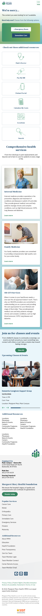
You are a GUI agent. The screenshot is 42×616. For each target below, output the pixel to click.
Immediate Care (7, 519)
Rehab (4, 508)
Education (5, 542)
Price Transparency (9, 550)
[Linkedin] (21, 573)
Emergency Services (9, 522)
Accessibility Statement (16, 585)
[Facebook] (16, 573)
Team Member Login (9, 557)
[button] (3, 407)
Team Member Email (9, 568)
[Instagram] (26, 573)
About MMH (6, 539)
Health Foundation (8, 546)
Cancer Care (6, 504)
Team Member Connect (10, 560)
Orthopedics (6, 511)
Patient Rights (18, 583)
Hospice (5, 526)
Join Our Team (7, 553)
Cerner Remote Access (10, 564)
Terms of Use (30, 585)
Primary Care (6, 515)
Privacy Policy (7, 583)
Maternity (5, 530)
